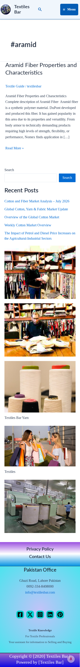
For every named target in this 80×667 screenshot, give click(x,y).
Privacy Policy (40, 549)
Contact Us (40, 557)
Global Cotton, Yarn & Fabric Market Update (36, 209)
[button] (40, 9)
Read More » (14, 147)
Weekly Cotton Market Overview (27, 225)
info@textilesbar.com (40, 592)
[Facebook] (20, 614)
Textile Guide (14, 86)
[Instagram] (40, 614)
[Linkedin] (50, 614)
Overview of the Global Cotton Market (31, 217)
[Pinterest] (60, 614)
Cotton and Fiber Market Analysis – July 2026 (36, 201)
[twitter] (30, 614)
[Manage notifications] (70, 659)
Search (9, 170)
